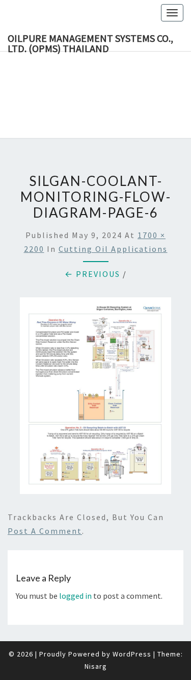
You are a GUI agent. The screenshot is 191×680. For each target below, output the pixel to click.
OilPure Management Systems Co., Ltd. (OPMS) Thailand (90, 41)
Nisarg (96, 666)
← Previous (92, 274)
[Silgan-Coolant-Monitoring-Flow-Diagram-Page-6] (95, 398)
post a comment (45, 531)
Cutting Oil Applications (113, 249)
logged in (75, 596)
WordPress (132, 654)
